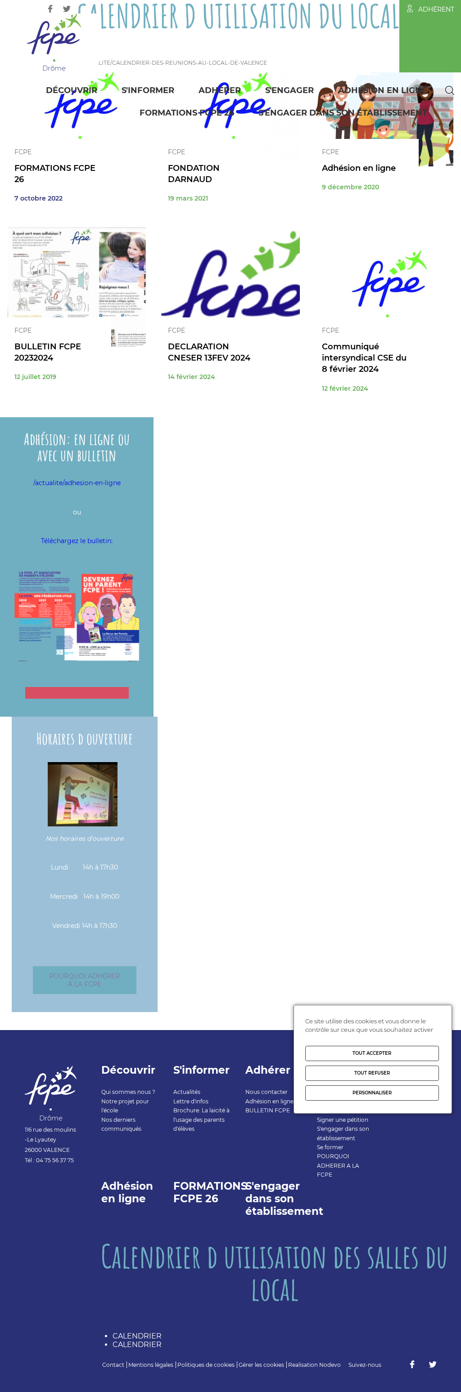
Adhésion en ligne (382, 90)
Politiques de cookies (206, 1364)
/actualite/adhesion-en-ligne (77, 483)
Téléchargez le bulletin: (77, 541)
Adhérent (436, 9)
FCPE (23, 152)
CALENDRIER (137, 1336)
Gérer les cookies (261, 1364)
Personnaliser (372, 1093)
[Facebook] (50, 9)
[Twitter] (67, 9)
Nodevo (330, 1364)
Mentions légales (150, 1364)
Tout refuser (372, 1073)
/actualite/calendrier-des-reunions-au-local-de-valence (172, 62)
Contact (113, 1364)
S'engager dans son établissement (342, 113)
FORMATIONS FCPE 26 (187, 113)
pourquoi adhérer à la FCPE (84, 980)
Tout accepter (372, 1053)
